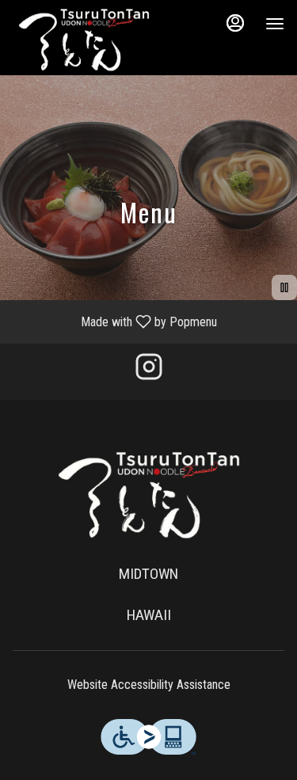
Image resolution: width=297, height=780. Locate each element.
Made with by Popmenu (114, 321)
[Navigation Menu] (274, 23)
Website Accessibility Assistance (148, 684)
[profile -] (235, 22)
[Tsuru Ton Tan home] (84, 39)
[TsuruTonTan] (149, 494)
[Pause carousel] (284, 287)
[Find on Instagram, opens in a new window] (149, 372)
